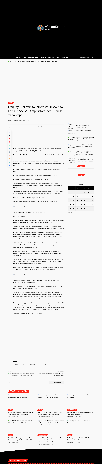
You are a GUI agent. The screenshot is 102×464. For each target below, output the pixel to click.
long (28, 364)
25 (92, 204)
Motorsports (17, 120)
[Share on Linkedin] (9, 148)
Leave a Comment (57, 382)
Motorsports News (89, 148)
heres (22, 364)
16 (84, 200)
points (38, 364)
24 (88, 204)
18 (92, 200)
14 (77, 200)
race (41, 364)
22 (81, 204)
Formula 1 (87, 133)
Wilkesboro (47, 364)
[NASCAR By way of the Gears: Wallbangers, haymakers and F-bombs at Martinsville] (51, 402)
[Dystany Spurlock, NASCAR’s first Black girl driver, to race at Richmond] (80, 402)
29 (81, 208)
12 (70, 200)
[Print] (9, 165)
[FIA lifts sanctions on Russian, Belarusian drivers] (71, 132)
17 (88, 200)
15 (81, 200)
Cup (19, 364)
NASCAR (10, 102)
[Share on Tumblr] (9, 152)
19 (70, 204)
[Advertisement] (38, 136)
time (43, 364)
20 (73, 204)
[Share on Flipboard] (9, 138)
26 (70, 208)
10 (88, 196)
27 (73, 208)
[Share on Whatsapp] (9, 145)
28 (77, 208)
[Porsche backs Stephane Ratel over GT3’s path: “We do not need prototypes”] (71, 126)
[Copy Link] (9, 162)
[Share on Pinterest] (9, 142)
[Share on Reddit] (9, 155)
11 (92, 196)
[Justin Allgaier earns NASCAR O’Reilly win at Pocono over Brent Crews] (80, 428)
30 (84, 208)
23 (84, 204)
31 (88, 208)
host (24, 364)
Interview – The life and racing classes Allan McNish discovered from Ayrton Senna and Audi (85, 139)
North (35, 364)
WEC (85, 127)
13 (73, 200)
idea (26, 364)
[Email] (9, 158)
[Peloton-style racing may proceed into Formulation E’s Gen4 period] (71, 153)
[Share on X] (9, 135)
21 (77, 204)
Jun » (72, 212)
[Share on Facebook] (9, 132)
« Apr (69, 212)
